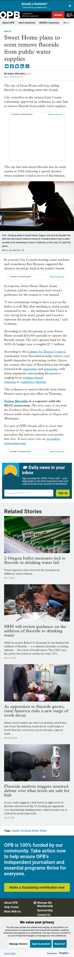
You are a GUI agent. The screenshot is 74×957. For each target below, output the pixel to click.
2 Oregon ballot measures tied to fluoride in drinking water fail (35, 560)
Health (7, 31)
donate (58, 15)
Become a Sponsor (55, 114)
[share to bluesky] (17, 66)
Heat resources (26, 22)
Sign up (62, 493)
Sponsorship (45, 910)
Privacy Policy (10, 953)
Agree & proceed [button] (41, 943)
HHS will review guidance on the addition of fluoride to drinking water (35, 631)
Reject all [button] (60, 943)
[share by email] (6, 66)
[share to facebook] (11, 66)
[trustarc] (63, 953)
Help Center (11, 907)
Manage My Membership (45, 904)
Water (43, 830)
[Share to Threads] (27, 66)
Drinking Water (30, 830)
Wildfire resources (49, 22)
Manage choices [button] (18, 943)
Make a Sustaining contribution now (37, 887)
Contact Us (44, 914)
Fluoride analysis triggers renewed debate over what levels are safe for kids (36, 790)
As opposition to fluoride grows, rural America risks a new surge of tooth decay (36, 711)
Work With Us (12, 911)
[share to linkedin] (22, 66)
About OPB (8, 22)
